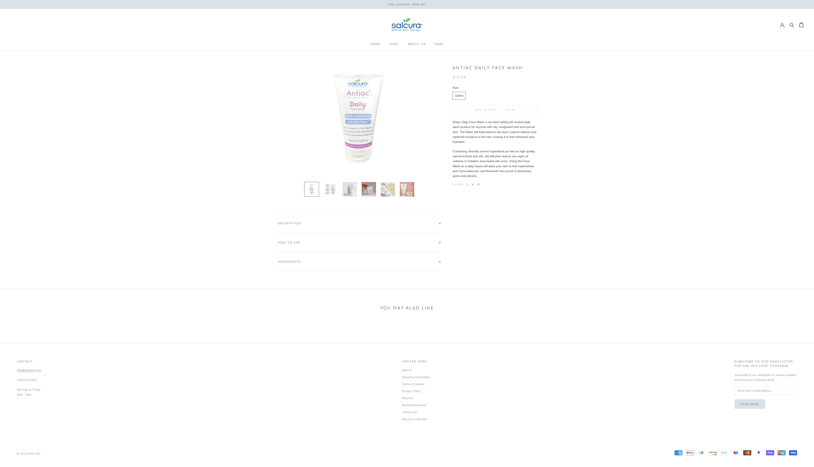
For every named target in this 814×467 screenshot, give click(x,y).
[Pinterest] (478, 184)
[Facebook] (467, 184)
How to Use (289, 242)
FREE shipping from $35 (407, 4)
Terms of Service (413, 384)
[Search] (792, 24)
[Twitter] (473, 184)
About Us (417, 44)
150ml (459, 95)
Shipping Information (416, 377)
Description (289, 223)
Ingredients (289, 261)
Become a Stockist (414, 419)
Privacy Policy (411, 391)
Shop (394, 44)
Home (376, 44)
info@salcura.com (29, 370)
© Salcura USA (29, 453)
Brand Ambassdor (414, 405)
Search (407, 370)
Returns (407, 398)
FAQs (439, 44)
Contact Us (409, 412)
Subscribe (750, 404)
